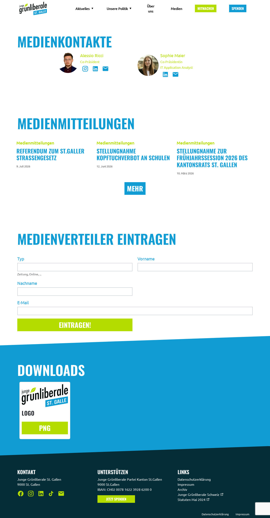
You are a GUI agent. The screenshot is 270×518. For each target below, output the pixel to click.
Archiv (183, 489)
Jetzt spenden (116, 499)
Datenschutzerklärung (195, 479)
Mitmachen (205, 8)
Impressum (186, 484)
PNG (45, 428)
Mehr (135, 188)
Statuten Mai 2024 (192, 499)
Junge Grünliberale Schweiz (199, 494)
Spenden (238, 8)
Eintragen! (75, 325)
